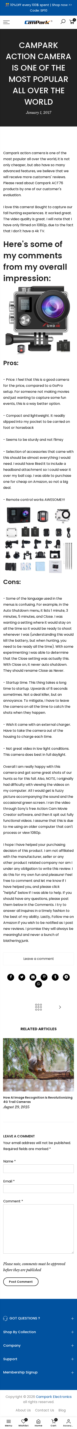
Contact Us (44, 1410)
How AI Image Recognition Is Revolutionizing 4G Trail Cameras (38, 1099)
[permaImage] (55, 977)
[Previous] (7, 1074)
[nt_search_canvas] (63, 22)
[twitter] (21, 977)
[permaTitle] (33, 977)
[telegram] (66, 977)
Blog (62, 1410)
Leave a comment (38, 958)
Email (9, 1181)
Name (9, 1161)
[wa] (38, 984)
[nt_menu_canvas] (10, 22)
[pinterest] (44, 977)
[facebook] (10, 977)
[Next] (69, 1074)
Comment (13, 1201)
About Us (23, 1410)
